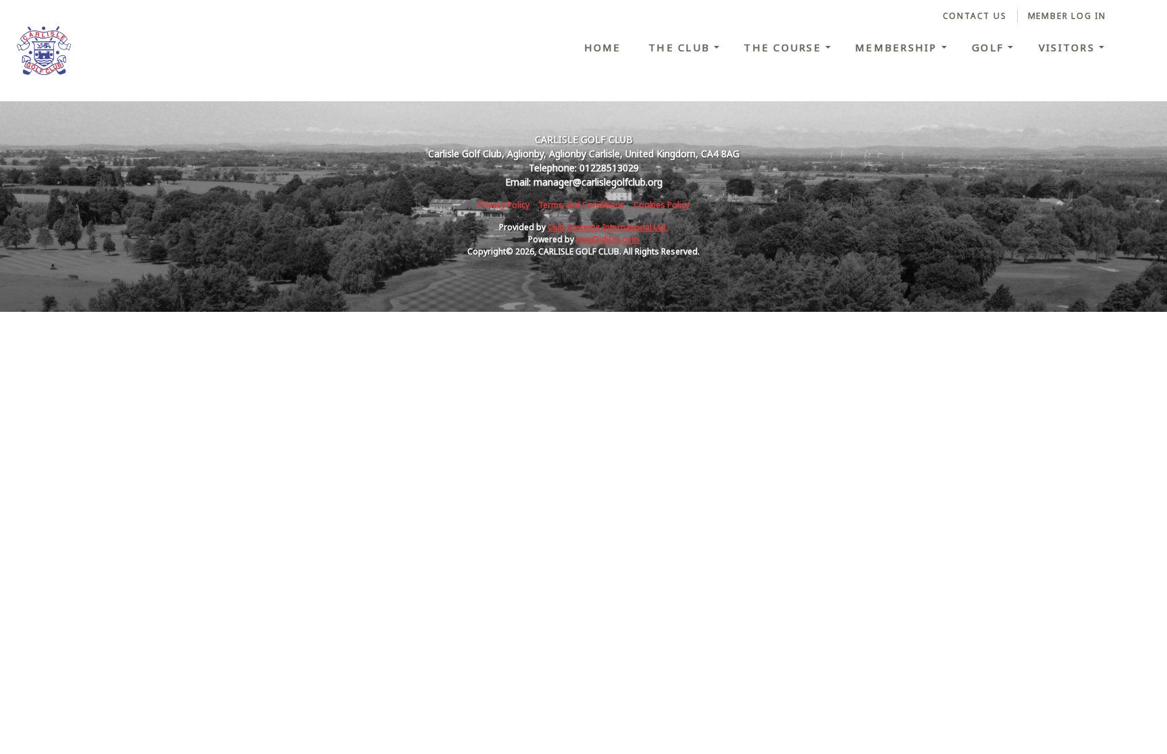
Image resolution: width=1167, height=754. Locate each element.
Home (602, 47)
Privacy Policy (503, 205)
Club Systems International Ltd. (608, 227)
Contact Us (975, 16)
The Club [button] (681, 47)
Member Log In (1067, 16)
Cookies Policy (661, 205)
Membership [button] (898, 47)
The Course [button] (784, 47)
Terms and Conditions (581, 205)
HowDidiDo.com (607, 239)
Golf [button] (990, 47)
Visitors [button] (1069, 47)
